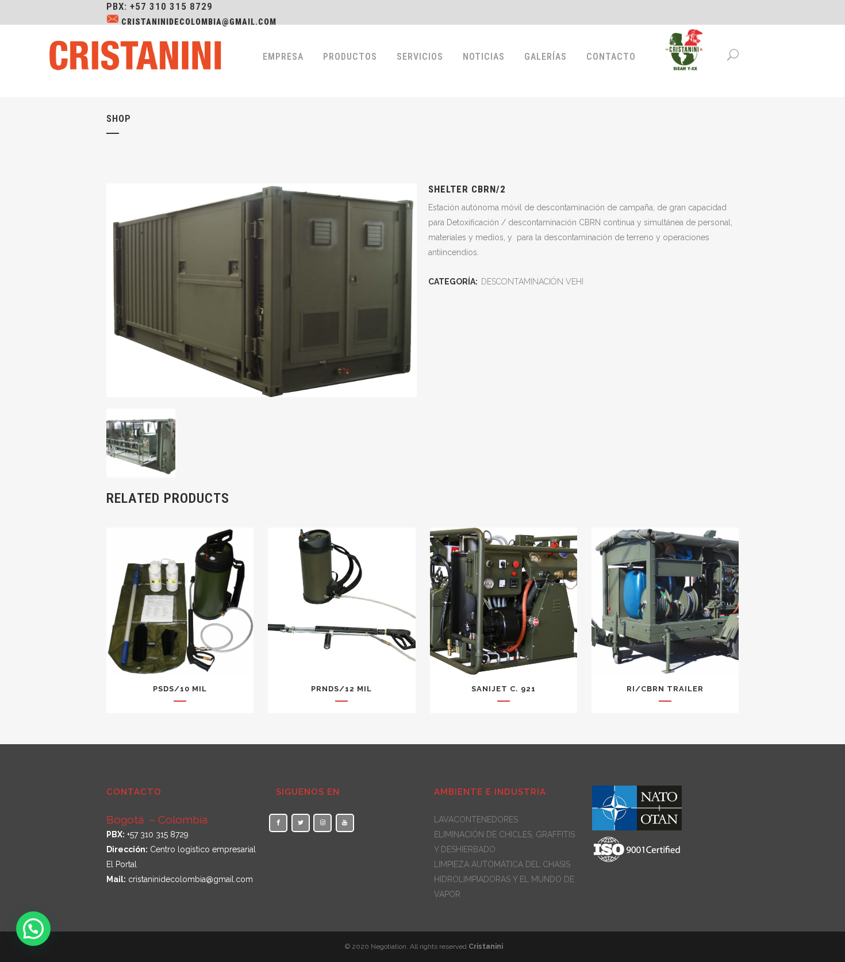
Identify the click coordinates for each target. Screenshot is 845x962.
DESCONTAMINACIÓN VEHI (532, 281)
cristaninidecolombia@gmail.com (198, 21)
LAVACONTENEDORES (476, 819)
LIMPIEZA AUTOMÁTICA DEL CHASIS (502, 864)
